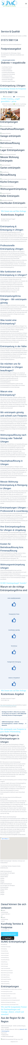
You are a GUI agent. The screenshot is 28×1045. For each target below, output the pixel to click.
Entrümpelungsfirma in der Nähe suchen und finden (11, 989)
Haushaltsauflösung (5, 959)
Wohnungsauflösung (5, 977)
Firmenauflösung (4, 951)
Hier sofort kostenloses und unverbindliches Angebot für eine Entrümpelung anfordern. (13, 705)
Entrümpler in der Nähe (5, 995)
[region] (14, 22)
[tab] (14, 744)
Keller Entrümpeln (9, 196)
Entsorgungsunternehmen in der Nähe (8, 998)
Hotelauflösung (4, 961)
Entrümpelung (4, 948)
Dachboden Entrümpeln (12, 203)
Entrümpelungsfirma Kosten (6, 991)
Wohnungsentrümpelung (13, 189)
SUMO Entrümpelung (5, 983)
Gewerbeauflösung (5, 957)
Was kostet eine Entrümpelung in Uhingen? (13, 744)
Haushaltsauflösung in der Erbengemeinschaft (10, 1000)
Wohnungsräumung (5, 981)
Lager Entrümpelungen (12, 150)
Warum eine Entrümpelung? (9, 816)
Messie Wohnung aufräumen (7, 970)
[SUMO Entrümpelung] (9, 3)
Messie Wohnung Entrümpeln (7, 972)
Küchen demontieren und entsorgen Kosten (9, 1004)
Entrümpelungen (9, 122)
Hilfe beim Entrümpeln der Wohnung (8, 1002)
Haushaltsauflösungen (12, 129)
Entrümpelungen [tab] (4, 874)
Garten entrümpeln (10, 167)
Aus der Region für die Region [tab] (7, 873)
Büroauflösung (8, 174)
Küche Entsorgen (9, 181)
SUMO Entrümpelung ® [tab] (6, 871)
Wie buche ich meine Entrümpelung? (12, 762)
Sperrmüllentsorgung (5, 974)
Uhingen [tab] (2, 878)
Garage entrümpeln (10, 136)
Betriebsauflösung (10, 143)
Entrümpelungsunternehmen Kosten (8, 993)
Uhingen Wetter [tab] (4, 876)
